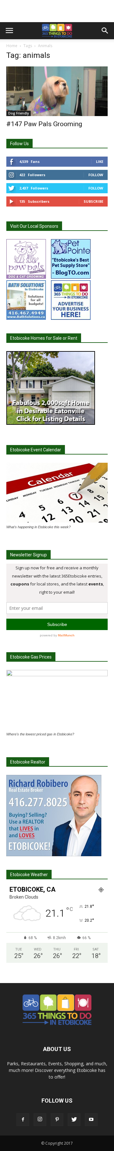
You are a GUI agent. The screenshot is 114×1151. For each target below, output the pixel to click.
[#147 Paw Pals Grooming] (57, 91)
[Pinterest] (57, 1119)
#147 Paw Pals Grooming (44, 124)
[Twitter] (74, 1119)
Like (99, 161)
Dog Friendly (18, 113)
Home (11, 45)
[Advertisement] (57, 11)
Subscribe (93, 201)
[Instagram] (40, 1119)
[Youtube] (91, 1119)
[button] (105, 30)
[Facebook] (22, 1119)
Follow (95, 174)
